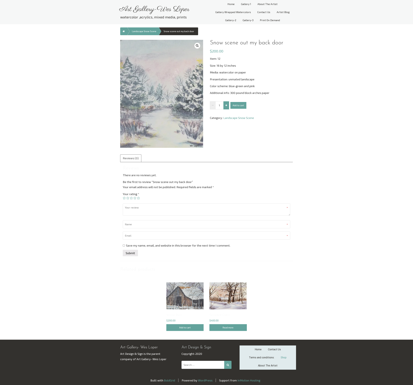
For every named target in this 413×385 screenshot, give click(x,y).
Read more (228, 327)
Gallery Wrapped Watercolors (233, 12)
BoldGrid (169, 380)
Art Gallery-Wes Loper (154, 9)
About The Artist (267, 3)
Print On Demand (270, 20)
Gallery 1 (246, 3)
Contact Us (263, 12)
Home (231, 3)
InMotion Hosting (248, 380)
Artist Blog (283, 12)
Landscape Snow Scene (144, 31)
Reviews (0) (131, 158)
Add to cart (238, 105)
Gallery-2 (230, 20)
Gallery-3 (248, 20)
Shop (284, 357)
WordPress (205, 380)
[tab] (131, 158)
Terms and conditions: (261, 357)
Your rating (131, 194)
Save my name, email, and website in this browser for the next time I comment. (178, 245)
